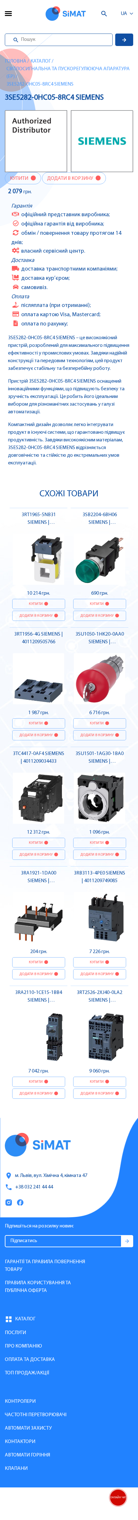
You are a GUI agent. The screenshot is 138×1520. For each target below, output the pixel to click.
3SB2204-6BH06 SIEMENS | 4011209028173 (99, 522)
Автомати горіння (27, 1455)
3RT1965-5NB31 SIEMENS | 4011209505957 (39, 522)
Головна (15, 61)
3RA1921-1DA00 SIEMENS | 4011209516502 (38, 881)
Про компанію (23, 1346)
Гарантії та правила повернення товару (45, 1265)
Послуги (15, 1332)
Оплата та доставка (30, 1359)
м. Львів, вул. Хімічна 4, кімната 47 (51, 1175)
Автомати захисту (28, 1428)
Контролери (20, 1401)
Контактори (20, 1441)
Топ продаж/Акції (27, 1373)
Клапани (16, 1468)
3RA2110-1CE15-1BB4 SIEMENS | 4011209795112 (38, 1000)
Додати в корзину (70, 178)
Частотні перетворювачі (35, 1414)
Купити (19, 178)
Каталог (40, 61)
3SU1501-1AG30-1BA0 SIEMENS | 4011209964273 (99, 761)
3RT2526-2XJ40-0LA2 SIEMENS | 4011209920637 (99, 1000)
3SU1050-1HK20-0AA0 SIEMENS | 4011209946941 (99, 642)
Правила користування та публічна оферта (38, 1286)
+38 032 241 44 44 (34, 1187)
